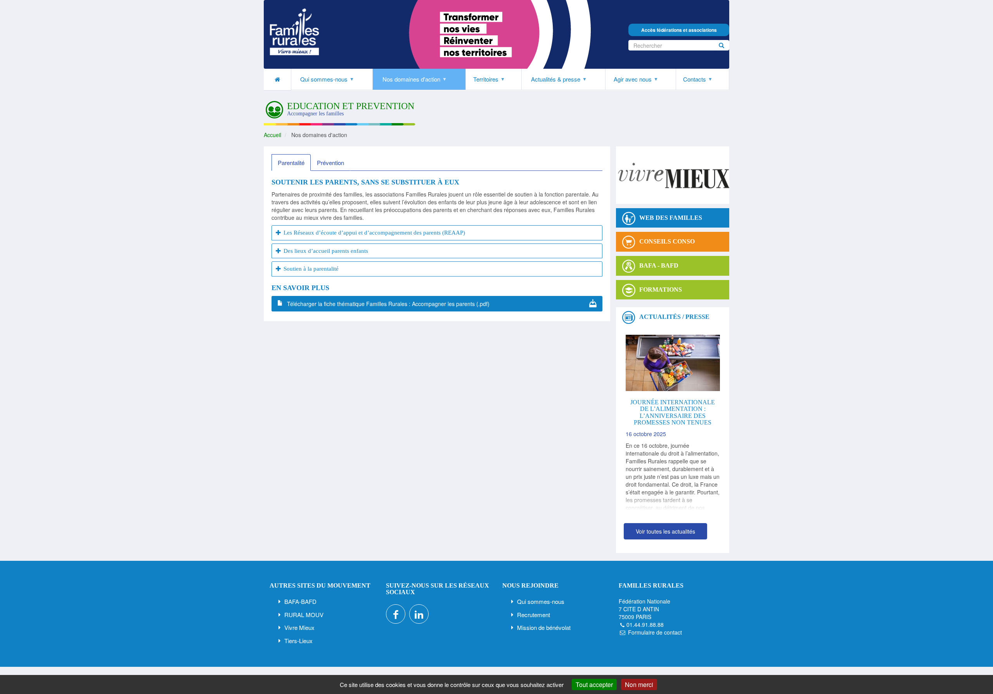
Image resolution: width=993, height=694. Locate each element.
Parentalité (291, 162)
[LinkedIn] (419, 614)
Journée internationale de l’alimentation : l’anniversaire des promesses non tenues (672, 412)
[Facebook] (395, 614)
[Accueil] (294, 32)
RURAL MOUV (304, 615)
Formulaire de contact (655, 632)
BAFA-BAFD (300, 601)
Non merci (639, 684)
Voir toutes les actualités (665, 531)
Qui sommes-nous (540, 601)
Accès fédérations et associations (679, 29)
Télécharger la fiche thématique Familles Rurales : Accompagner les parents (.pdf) (388, 304)
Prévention (330, 162)
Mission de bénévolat (544, 627)
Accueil (272, 135)
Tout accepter (594, 684)
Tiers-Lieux (298, 641)
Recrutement (533, 615)
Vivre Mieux (299, 627)
